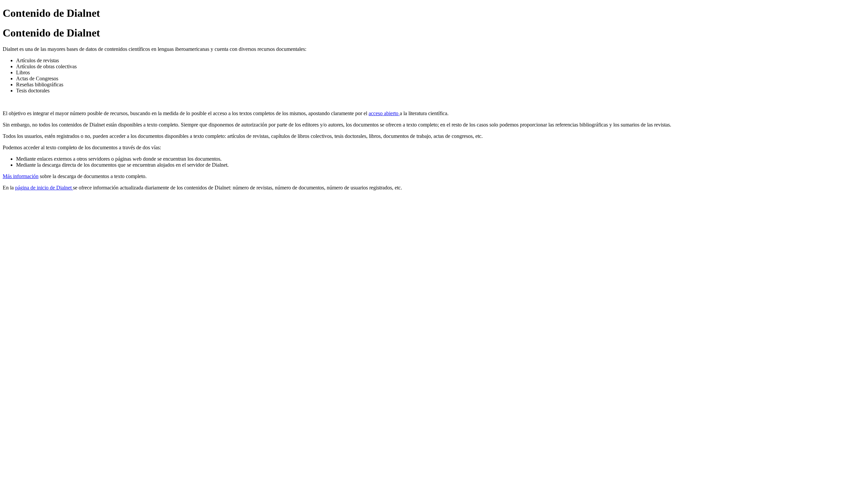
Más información (20, 176)
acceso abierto (384, 113)
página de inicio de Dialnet (44, 187)
